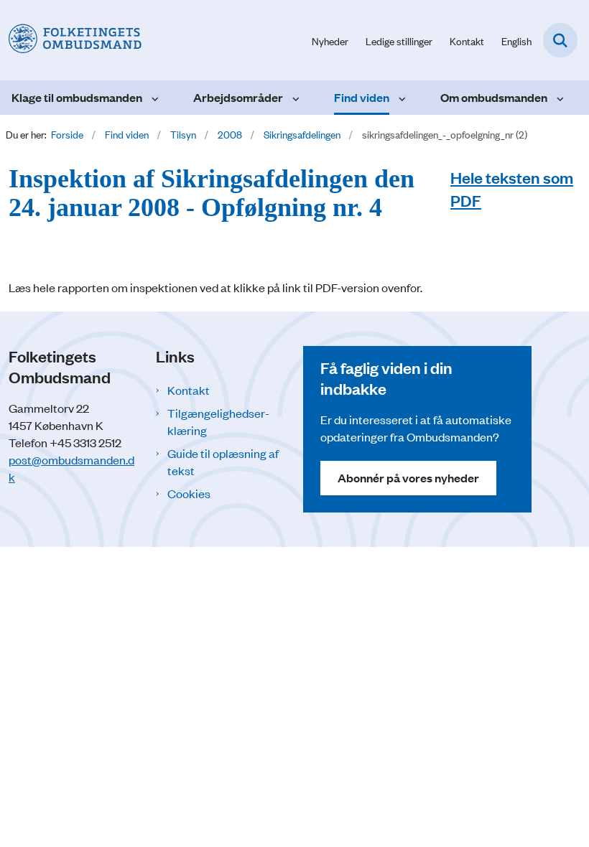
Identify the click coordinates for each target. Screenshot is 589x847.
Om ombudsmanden (493, 97)
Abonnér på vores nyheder (408, 477)
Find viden (361, 97)
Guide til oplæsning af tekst (223, 461)
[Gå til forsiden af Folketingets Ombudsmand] (71, 40)
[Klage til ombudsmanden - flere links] (153, 97)
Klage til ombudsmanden (76, 97)
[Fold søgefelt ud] (560, 40)
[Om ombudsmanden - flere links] (558, 97)
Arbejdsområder (238, 97)
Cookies (188, 493)
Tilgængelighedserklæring (218, 421)
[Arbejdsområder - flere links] (294, 97)
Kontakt (188, 390)
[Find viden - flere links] (400, 97)
